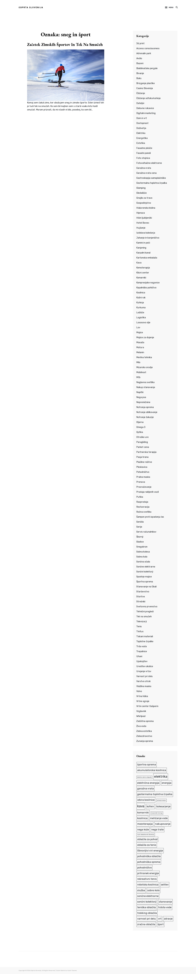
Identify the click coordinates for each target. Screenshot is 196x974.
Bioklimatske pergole (147, 68)
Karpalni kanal (143, 252)
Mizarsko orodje (144, 367)
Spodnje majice (144, 576)
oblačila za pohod (147, 839)
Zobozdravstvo (144, 736)
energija (166, 782)
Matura (140, 347)
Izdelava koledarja (145, 232)
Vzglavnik (141, 711)
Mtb (138, 377)
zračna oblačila (146, 924)
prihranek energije (148, 873)
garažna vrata (145, 788)
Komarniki (141, 277)
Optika (139, 432)
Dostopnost (142, 123)
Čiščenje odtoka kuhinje (148, 98)
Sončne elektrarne (145, 566)
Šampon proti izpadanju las (150, 516)
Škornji (139, 536)
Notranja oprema (145, 407)
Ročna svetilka (143, 511)
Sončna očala (143, 561)
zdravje (168, 918)
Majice (139, 332)
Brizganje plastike (145, 83)
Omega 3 (140, 427)
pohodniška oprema (148, 862)
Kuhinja (140, 302)
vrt (160, 918)
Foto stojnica (143, 158)
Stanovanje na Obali (146, 586)
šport (161, 924)
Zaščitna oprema (145, 721)
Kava (138, 262)
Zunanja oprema (144, 741)
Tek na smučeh (144, 616)
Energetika (142, 138)
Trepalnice (141, 651)
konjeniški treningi (156, 813)
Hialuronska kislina (145, 207)
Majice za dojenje (145, 337)
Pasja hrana (142, 457)
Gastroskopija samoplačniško (151, 178)
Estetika (140, 143)
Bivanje (140, 73)
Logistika (141, 317)
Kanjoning (141, 247)
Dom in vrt (141, 118)
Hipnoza (140, 212)
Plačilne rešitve (144, 462)
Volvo (139, 691)
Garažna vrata (143, 168)
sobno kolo (153, 890)
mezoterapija (145, 823)
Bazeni (139, 63)
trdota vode (165, 907)
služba (141, 890)
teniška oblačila (146, 907)
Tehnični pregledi (145, 611)
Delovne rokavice (145, 108)
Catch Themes (72, 970)
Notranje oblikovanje (146, 412)
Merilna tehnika (144, 357)
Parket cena (142, 447)
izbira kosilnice (146, 799)
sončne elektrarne (148, 896)
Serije (139, 526)
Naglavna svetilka (145, 382)
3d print (140, 43)
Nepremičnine (143, 402)
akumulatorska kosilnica (151, 770)
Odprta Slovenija (31, 7)
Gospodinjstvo (143, 202)
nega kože (143, 829)
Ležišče (140, 312)
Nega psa (141, 397)
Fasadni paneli (143, 153)
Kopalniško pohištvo (146, 287)
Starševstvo (142, 591)
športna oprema (146, 764)
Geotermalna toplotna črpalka (151, 183)
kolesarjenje (163, 806)
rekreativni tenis (147, 879)
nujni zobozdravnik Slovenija (145, 834)
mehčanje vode (159, 818)
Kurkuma (141, 307)
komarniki (143, 812)
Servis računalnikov (146, 531)
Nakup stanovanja (145, 387)
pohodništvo (144, 867)
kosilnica (142, 818)
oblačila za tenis (146, 845)
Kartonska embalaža (146, 257)
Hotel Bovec (142, 222)
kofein (150, 806)
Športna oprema (144, 581)
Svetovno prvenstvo (146, 606)
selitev (165, 884)
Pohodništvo (142, 472)
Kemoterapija (143, 267)
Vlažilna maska (143, 686)
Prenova (140, 482)
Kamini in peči (143, 242)
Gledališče (141, 193)
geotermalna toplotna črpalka (154, 794)
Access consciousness (147, 48)
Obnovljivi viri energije (150, 850)
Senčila (140, 521)
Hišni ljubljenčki (144, 217)
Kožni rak (141, 297)
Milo (138, 362)
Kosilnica (140, 292)
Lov (138, 327)
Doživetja (141, 128)
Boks (138, 78)
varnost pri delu (146, 918)
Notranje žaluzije (145, 417)
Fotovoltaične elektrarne (149, 163)
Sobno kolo (141, 556)
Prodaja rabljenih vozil (147, 492)
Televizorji (141, 621)
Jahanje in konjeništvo (147, 237)
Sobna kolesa (143, 551)
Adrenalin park (143, 53)
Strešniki (140, 601)
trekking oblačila (147, 913)
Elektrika (140, 133)
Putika (139, 496)
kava (140, 806)
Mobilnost (141, 372)
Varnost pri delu (144, 676)
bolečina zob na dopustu (144, 777)
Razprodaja (142, 501)
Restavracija (142, 506)
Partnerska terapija (146, 452)
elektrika (160, 776)
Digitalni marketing (146, 113)
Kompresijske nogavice (148, 282)
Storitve (140, 596)
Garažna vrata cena (146, 173)
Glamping (141, 188)
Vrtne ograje (142, 701)
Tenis (139, 626)
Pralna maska (143, 477)
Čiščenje (140, 93)
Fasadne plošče (144, 148)
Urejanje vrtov (143, 671)
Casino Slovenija (144, 88)
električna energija (148, 782)
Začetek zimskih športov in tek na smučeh (65, 44)
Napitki (139, 392)
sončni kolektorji (146, 901)
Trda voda (141, 646)
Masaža (140, 342)
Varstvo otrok (143, 681)
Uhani (139, 656)
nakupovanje (162, 823)
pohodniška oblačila (149, 856)
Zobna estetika (144, 731)
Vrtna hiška (142, 696)
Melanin (140, 352)
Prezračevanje (143, 487)
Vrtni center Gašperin (147, 706)
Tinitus (139, 631)
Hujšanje (140, 227)
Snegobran (141, 546)
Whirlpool (140, 716)
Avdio (139, 58)
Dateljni (140, 103)
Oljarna (139, 422)
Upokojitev (141, 661)
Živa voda (141, 726)
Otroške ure (142, 437)
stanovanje (165, 901)
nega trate (157, 829)
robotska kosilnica (147, 884)
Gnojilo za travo (144, 197)
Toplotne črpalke (144, 641)
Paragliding (142, 442)
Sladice (140, 541)
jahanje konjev (161, 800)
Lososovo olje (143, 322)
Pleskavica (141, 467)
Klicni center (142, 272)
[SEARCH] (176, 7)
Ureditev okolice (144, 666)
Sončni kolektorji (144, 571)
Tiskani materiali (144, 636)
